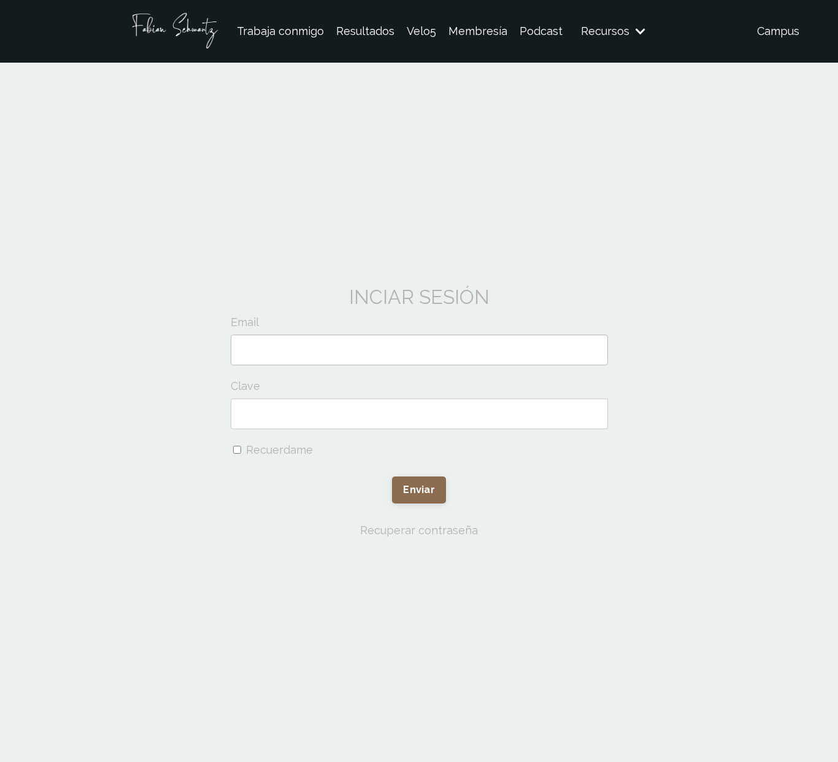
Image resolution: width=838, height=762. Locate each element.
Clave (245, 385)
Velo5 (421, 31)
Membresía (477, 31)
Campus (778, 31)
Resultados (365, 31)
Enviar (419, 490)
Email (245, 322)
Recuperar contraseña (419, 530)
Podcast (541, 31)
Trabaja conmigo (280, 31)
